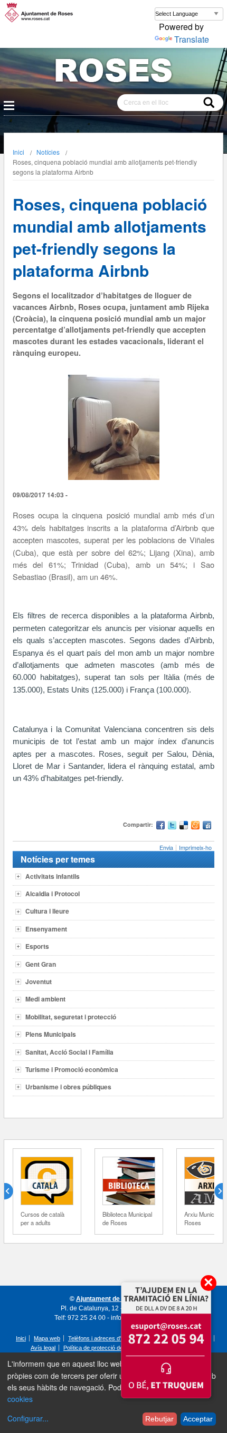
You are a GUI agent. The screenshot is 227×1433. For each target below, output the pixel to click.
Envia (166, 847)
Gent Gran (40, 964)
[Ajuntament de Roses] (113, 72)
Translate (191, 39)
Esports (37, 946)
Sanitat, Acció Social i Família (69, 1052)
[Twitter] (172, 826)
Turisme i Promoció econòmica (71, 1069)
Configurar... (28, 1418)
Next (214, 1191)
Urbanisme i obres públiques (68, 1086)
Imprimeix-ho (195, 847)
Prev (12, 1191)
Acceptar (198, 1419)
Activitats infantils (52, 876)
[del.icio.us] (183, 826)
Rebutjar (159, 1419)
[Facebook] (160, 826)
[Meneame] (195, 826)
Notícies (48, 151)
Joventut (38, 981)
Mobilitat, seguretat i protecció (70, 1016)
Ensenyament (46, 929)
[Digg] (207, 826)
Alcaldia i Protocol (52, 893)
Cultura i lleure (47, 911)
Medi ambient (45, 999)
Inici (18, 151)
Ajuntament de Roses (108, 1298)
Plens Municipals (50, 1034)
